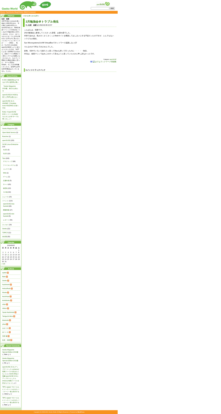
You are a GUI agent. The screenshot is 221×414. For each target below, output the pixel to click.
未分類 (4, 237)
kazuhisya (5, 296)
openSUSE (113, 59)
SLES (5, 153)
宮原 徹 (4, 336)
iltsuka (4, 292)
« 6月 (3, 264)
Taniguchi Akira (7, 316)
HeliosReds (6, 288)
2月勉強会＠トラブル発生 (42, 21)
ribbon (4, 308)
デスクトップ (7, 161)
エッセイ (5, 225)
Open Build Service (9, 132)
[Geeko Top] (4, 12)
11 (8, 255)
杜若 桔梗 (6, 340)
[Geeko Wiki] (22, 12)
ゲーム (5, 177)
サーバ (5, 184)
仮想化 (5, 188)
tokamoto (5, 320)
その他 (5, 192)
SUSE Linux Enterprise (10, 144)
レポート (6, 220)
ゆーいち (5, 332)
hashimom (6, 284)
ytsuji (4, 324)
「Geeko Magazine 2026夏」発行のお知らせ (10, 88)
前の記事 (27, 16)
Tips (3, 158)
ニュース (5, 197)
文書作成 (6, 180)
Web (4, 173)
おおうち (5, 328)
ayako (4, 273)
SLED (5, 150)
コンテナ (6, 169)
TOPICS (5, 233)
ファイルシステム (9, 165)
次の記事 (35, 16)
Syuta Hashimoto (8, 312)
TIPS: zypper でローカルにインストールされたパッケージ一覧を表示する (10, 389)
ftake (4, 277)
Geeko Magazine (8, 128)
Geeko (4, 229)
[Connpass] (31, 12)
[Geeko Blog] (13, 12)
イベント (5, 201)
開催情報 (6, 210)
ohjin (4, 304)
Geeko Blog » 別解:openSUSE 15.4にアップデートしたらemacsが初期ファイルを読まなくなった (10, 378)
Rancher (5, 136)
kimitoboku (6, 300)
